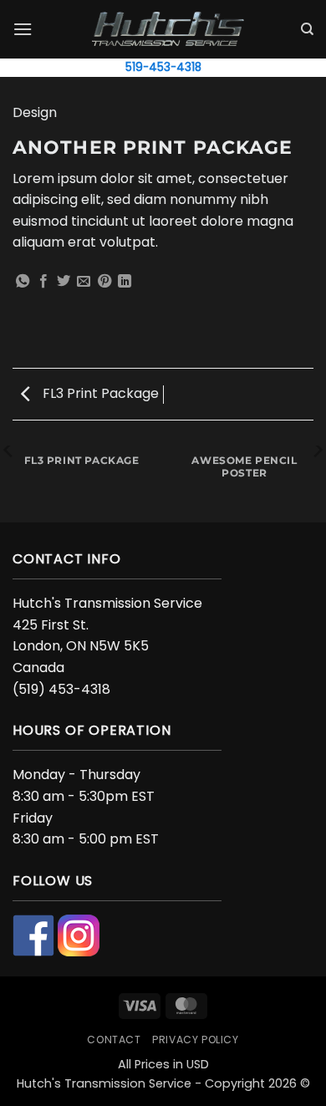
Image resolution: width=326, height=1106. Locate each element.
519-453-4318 (163, 67)
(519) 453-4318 (61, 689)
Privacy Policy (195, 1039)
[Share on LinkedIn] (124, 281)
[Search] (307, 29)
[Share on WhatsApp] (22, 281)
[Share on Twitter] (63, 281)
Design (35, 112)
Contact (113, 1039)
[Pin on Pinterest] (104, 281)
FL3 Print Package (99, 393)
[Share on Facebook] (43, 281)
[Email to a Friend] (83, 281)
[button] (23, 28)
